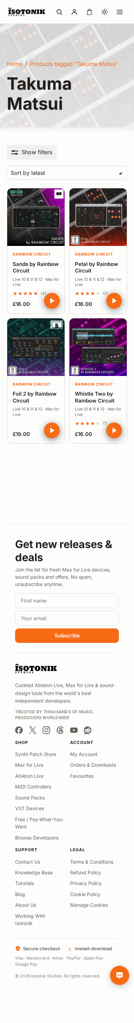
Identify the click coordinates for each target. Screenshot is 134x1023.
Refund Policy (85, 872)
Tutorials (24, 883)
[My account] (74, 12)
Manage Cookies (89, 905)
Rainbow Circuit (32, 254)
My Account (84, 754)
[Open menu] (119, 12)
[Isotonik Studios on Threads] (60, 730)
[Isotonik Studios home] (27, 12)
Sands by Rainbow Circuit (36, 267)
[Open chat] (119, 975)
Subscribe (67, 635)
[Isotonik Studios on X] (32, 730)
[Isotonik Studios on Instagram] (46, 730)
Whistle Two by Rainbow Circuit (94, 397)
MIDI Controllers (33, 786)
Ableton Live (29, 776)
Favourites (81, 776)
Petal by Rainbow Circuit (96, 267)
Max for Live (29, 765)
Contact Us (27, 862)
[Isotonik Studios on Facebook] (19, 730)
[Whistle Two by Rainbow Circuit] (98, 347)
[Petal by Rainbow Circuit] (98, 217)
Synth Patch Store (35, 754)
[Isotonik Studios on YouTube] (74, 730)
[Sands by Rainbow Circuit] (36, 217)
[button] (32, 152)
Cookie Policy (85, 894)
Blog (20, 894)
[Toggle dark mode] (104, 12)
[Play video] (52, 301)
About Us (25, 905)
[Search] (59, 12)
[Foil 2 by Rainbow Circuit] (36, 347)
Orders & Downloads (93, 765)
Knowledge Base (34, 872)
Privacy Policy (86, 883)
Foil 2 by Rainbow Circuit (35, 397)
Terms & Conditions (91, 862)
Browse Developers (36, 838)
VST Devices (29, 808)
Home (14, 63)
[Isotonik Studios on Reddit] (87, 730)
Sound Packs (30, 798)
